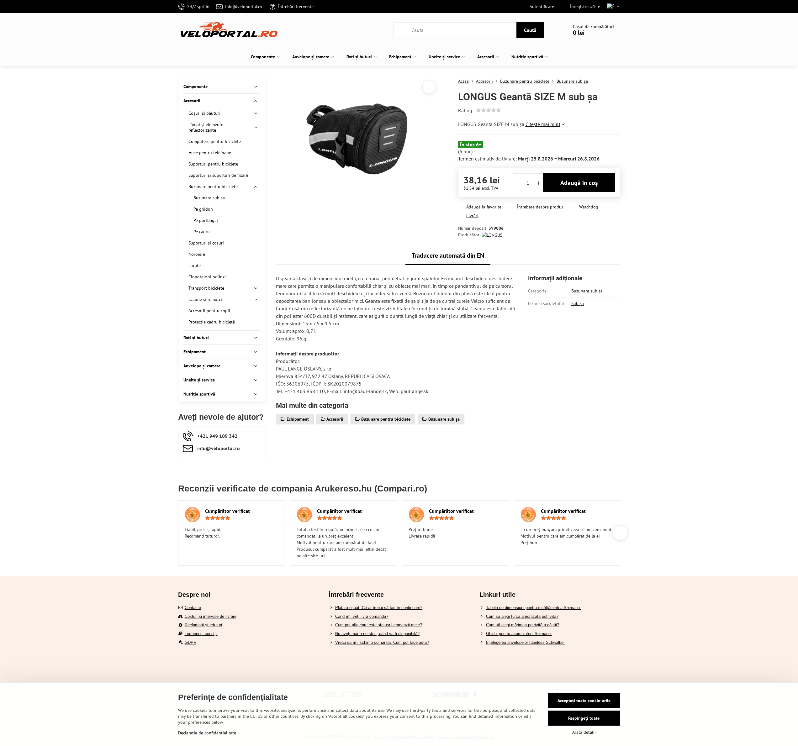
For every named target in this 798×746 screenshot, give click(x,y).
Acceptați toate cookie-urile (584, 700)
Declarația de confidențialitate (207, 733)
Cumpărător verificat (227, 511)
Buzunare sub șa (587, 291)
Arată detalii (584, 732)
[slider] (488, 110)
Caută (530, 30)
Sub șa (577, 303)
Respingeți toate (584, 718)
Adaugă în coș (579, 183)
